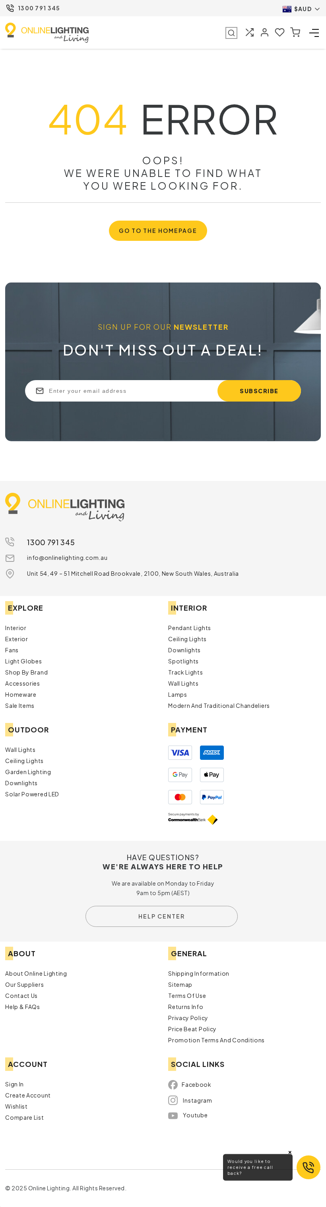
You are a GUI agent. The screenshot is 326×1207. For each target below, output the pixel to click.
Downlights (184, 649)
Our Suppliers (24, 984)
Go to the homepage (158, 230)
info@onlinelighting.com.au (67, 557)
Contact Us (21, 995)
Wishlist (16, 1106)
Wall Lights (183, 683)
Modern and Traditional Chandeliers (219, 705)
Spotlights (183, 661)
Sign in (14, 1084)
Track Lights (185, 672)
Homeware (21, 694)
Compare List (24, 1117)
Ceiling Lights (187, 638)
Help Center (161, 916)
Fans (12, 649)
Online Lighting (47, 33)
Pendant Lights (189, 627)
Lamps (177, 694)
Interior (16, 627)
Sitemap (180, 984)
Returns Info (185, 1006)
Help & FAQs (22, 1006)
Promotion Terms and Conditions (216, 1040)
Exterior (16, 638)
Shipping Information (198, 973)
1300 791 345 (39, 8)
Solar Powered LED (32, 794)
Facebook (197, 1084)
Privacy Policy (188, 1017)
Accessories (22, 683)
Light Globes (23, 661)
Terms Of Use (187, 995)
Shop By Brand (26, 672)
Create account (28, 1095)
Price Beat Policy (192, 1028)
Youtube (195, 1115)
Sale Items (20, 705)
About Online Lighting (36, 973)
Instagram (197, 1100)
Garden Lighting (28, 771)
